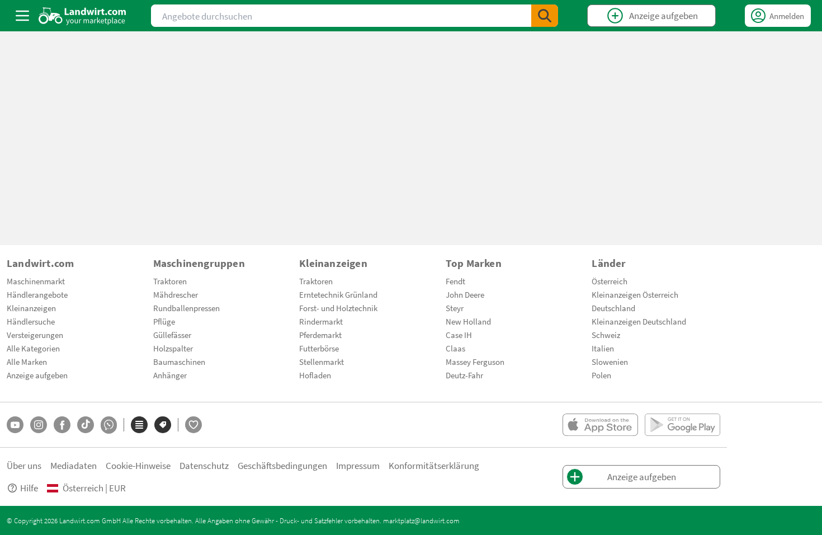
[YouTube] (15, 424)
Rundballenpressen (186, 307)
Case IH (459, 334)
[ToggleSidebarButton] (22, 16)
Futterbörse (319, 348)
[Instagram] (38, 424)
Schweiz (606, 334)
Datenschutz (204, 465)
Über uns (24, 465)
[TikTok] (85, 424)
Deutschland (613, 307)
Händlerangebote (37, 294)
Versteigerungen (35, 334)
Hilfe (29, 487)
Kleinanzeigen (31, 307)
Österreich (609, 281)
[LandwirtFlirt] (193, 424)
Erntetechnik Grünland (338, 294)
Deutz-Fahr (464, 375)
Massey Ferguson (475, 361)
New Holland (468, 321)
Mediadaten (73, 465)
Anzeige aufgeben (37, 375)
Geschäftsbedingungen (282, 465)
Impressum (358, 465)
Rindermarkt (321, 321)
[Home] (82, 16)
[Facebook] (62, 424)
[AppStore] (600, 425)
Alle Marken (27, 361)
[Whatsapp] (109, 425)
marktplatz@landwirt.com (421, 520)
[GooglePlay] (682, 425)
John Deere (465, 294)
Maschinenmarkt (36, 281)
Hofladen (315, 375)
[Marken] (162, 424)
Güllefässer (172, 334)
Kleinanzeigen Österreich (635, 294)
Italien (603, 348)
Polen (601, 375)
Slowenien (610, 361)
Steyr (455, 307)
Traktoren (170, 281)
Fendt (455, 281)
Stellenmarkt (321, 361)
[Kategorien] (139, 424)
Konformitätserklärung (434, 465)
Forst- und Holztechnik (338, 307)
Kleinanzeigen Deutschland (639, 321)
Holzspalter (173, 348)
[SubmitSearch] (544, 15)
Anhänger (170, 375)
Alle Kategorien (33, 348)
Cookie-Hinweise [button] (138, 465)
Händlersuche (31, 321)
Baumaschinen (179, 361)
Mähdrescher (175, 294)
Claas (455, 348)
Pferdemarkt (320, 334)
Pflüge (164, 321)
